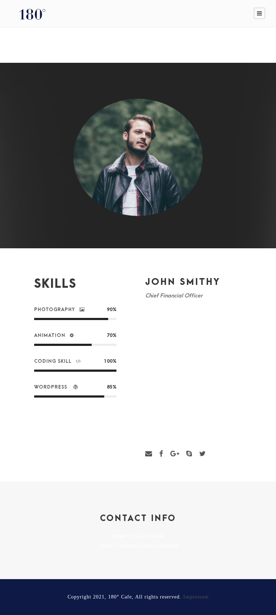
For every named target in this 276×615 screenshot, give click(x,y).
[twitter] (202, 453)
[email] (148, 453)
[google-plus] (174, 453)
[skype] (189, 453)
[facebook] (161, 453)
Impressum (196, 597)
